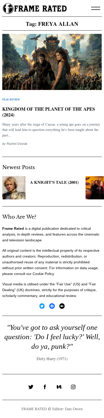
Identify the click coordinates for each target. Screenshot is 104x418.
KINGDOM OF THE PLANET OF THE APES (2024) (48, 112)
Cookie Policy (43, 274)
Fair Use (64, 284)
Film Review (11, 99)
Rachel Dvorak (17, 143)
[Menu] (96, 8)
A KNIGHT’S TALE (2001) (54, 182)
